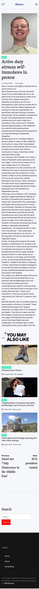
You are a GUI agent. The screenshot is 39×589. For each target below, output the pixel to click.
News (4, 57)
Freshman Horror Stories (11, 370)
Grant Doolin (19, 83)
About (7, 561)
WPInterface (9, 583)
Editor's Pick (6, 367)
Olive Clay (18, 409)
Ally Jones (18, 444)
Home (7, 556)
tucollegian (19, 374)
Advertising (9, 566)
